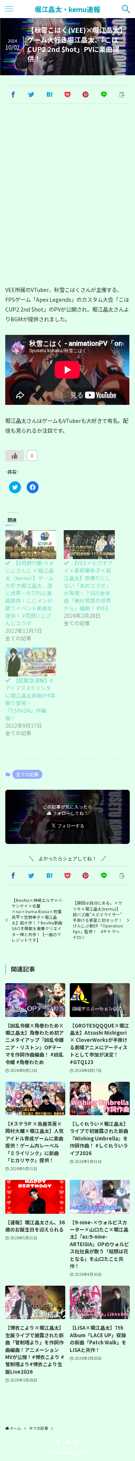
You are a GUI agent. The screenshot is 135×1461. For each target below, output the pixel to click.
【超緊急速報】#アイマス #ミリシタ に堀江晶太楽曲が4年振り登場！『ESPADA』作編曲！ (30, 699)
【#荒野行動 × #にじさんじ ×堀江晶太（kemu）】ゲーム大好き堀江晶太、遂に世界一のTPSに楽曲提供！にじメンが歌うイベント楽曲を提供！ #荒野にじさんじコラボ (29, 593)
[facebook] (58, 1442)
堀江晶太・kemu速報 (67, 9)
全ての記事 (27, 774)
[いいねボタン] (14, 455)
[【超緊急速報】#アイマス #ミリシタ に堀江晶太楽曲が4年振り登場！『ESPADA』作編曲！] (30, 662)
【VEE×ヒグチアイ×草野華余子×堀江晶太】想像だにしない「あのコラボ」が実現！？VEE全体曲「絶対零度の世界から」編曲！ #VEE (88, 585)
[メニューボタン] (9, 9)
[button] (12, 94)
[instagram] (76, 1442)
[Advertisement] (67, 195)
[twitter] (67, 1442)
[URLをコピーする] (121, 94)
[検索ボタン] (126, 9)
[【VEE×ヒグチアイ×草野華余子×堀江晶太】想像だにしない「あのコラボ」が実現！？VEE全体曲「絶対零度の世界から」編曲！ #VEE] (89, 544)
